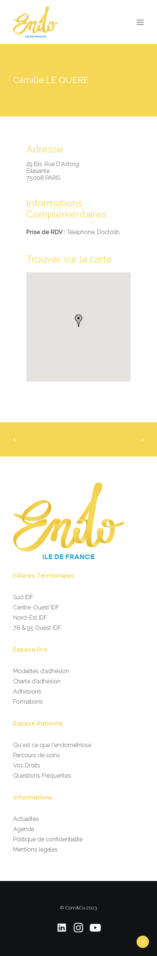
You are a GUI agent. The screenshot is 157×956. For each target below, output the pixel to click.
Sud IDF (23, 597)
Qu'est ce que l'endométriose (52, 745)
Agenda (23, 829)
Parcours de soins (36, 755)
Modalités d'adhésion (41, 671)
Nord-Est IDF (30, 617)
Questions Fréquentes (42, 775)
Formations (28, 701)
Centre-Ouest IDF (36, 607)
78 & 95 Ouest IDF (37, 627)
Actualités (26, 818)
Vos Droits (26, 765)
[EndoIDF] (35, 22)
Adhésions (27, 691)
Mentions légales (35, 849)
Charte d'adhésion (37, 681)
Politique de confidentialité (48, 839)
